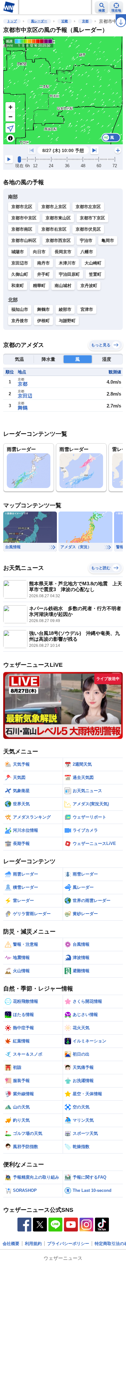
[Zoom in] (10, 107)
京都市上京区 (54, 206)
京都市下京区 (92, 218)
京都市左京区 (88, 206)
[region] (63, 90)
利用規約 (33, 1243)
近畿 (64, 21)
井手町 (43, 274)
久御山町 (19, 274)
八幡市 (86, 251)
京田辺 (25, 395)
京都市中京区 (24, 218)
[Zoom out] (10, 116)
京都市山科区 (24, 240)
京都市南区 (21, 229)
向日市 (39, 251)
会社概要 (11, 1243)
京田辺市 (19, 263)
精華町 (39, 285)
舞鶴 (22, 407)
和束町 (17, 285)
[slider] (19, 159)
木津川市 (67, 263)
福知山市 (19, 309)
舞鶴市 (43, 309)
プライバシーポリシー (68, 1243)
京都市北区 (21, 206)
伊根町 (43, 320)
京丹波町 (88, 285)
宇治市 (86, 240)
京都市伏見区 (88, 229)
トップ (12, 21)
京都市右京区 (54, 229)
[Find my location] (10, 128)
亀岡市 (107, 240)
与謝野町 (67, 320)
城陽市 (17, 251)
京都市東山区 (58, 218)
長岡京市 (63, 251)
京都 (85, 21)
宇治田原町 (69, 274)
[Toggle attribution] (10, 138)
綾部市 (65, 309)
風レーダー (39, 21)
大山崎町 (93, 263)
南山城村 (63, 285)
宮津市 (86, 309)
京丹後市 (19, 320)
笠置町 (95, 274)
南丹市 (43, 263)
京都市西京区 (58, 240)
